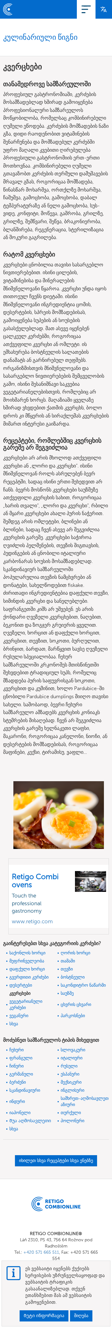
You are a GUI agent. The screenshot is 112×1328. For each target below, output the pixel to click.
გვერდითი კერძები (29, 977)
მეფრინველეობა (26, 961)
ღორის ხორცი (75, 953)
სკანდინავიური (24, 1090)
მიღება (81, 1315)
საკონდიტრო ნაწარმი (83, 985)
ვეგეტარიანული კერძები (25, 1004)
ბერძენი (17, 1082)
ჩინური (16, 1066)
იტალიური (71, 1058)
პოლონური (72, 1120)
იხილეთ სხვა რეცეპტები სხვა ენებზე (56, 1160)
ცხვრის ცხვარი (76, 1004)
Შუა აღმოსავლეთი (30, 1120)
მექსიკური (71, 1082)
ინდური (17, 1101)
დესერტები (20, 985)
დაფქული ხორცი (27, 969)
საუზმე (67, 993)
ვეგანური (18, 1015)
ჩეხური (16, 1050)
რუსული (69, 1066)
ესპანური (70, 1074)
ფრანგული (20, 1058)
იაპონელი (19, 1112)
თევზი (67, 969)
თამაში (68, 961)
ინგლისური (72, 1090)
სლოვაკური (73, 1050)
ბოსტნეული (73, 977)
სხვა (13, 1023)
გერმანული (21, 1074)
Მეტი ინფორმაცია (44, 1315)
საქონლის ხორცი (27, 953)
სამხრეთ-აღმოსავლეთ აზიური (85, 1101)
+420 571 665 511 (41, 1252)
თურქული (71, 1112)
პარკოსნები (73, 1015)
